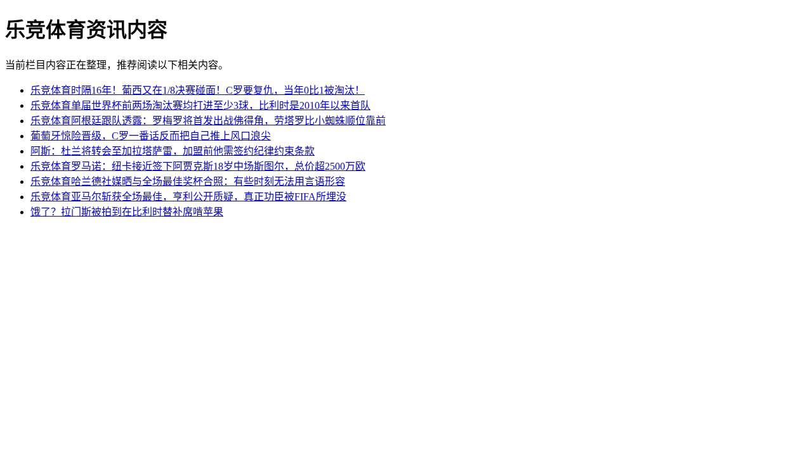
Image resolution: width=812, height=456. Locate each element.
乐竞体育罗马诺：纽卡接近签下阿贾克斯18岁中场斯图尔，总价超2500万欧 (197, 166)
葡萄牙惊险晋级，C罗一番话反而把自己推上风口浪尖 (150, 135)
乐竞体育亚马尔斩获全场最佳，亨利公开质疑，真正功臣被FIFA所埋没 (188, 196)
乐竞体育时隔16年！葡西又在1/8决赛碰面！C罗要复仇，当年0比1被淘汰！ (197, 90)
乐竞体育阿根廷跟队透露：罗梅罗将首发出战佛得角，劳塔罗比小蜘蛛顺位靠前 (208, 120)
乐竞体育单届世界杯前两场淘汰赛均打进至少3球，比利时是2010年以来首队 (200, 105)
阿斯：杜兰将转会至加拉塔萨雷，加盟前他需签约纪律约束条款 (172, 151)
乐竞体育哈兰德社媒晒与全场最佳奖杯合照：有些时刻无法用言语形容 (187, 181)
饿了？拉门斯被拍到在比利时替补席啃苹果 (126, 211)
